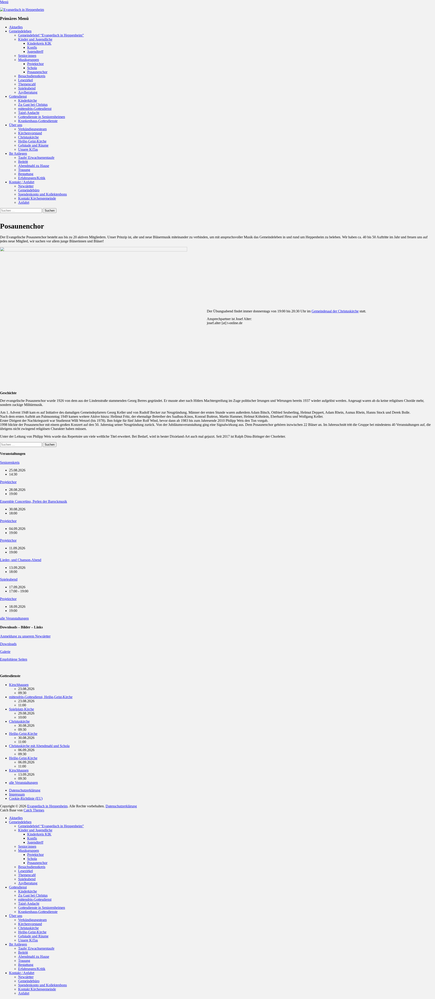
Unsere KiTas (28, 149)
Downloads (8, 644)
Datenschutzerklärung (24, 790)
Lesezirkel (25, 80)
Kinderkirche (27, 100)
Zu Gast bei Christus (33, 104)
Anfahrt (23, 202)
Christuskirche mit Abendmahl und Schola (39, 746)
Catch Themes (34, 810)
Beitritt (23, 162)
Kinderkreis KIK (39, 43)
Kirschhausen (19, 685)
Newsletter (26, 186)
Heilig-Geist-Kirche (32, 141)
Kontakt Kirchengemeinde (37, 198)
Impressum (17, 794)
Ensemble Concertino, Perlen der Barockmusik (33, 501)
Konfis (32, 47)
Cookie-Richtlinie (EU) (26, 798)
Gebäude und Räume (33, 145)
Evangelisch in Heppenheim (47, 806)
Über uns (15, 125)
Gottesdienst (18, 96)
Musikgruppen (28, 60)
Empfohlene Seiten (13, 659)
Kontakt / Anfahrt (21, 182)
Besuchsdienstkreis (31, 76)
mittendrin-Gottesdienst (34, 109)
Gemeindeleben (20, 31)
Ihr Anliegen (18, 153)
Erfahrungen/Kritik (31, 178)
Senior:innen (27, 56)
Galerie (5, 652)
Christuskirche (28, 137)
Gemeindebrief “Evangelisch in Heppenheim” (51, 35)
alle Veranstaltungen (14, 618)
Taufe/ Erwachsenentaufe (36, 157)
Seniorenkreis (9, 462)
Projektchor (35, 64)
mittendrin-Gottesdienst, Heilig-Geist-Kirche (40, 697)
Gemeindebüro (28, 190)
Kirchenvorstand (30, 133)
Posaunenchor (37, 72)
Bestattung (25, 174)
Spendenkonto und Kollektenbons (42, 194)
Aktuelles (16, 27)
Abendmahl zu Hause (33, 166)
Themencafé (27, 84)
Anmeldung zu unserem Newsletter (25, 636)
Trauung (24, 170)
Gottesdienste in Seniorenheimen (41, 117)
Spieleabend (27, 88)
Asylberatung (27, 92)
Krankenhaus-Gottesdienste (38, 121)
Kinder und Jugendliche (35, 39)
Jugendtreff (35, 51)
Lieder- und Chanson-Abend (20, 560)
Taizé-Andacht (28, 113)
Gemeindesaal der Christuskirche (335, 311)
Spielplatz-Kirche (21, 709)
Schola (32, 68)
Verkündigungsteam (32, 129)
